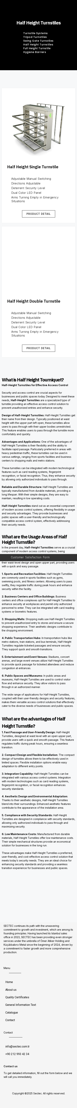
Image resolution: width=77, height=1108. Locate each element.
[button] (38, 213)
